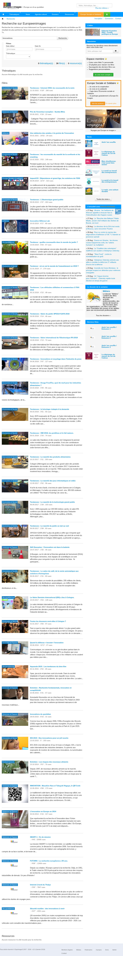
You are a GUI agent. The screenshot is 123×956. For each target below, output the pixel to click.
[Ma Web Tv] (107, 14)
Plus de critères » (102, 8)
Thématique (10, 53)
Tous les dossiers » (103, 315)
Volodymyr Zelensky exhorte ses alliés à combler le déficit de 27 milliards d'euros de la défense (102, 262)
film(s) (62, 63)
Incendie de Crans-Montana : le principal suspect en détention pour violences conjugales (103, 270)
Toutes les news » (103, 199)
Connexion (109, 19)
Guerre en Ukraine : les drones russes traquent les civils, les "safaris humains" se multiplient (102, 242)
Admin (114, 950)
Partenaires (88, 950)
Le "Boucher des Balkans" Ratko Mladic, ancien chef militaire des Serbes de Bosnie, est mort (102, 220)
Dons (107, 950)
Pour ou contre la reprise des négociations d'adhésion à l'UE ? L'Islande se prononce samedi (103, 234)
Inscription (98, 19)
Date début (10, 46)
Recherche (11, 19)
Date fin (38, 46)
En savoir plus (111, 103)
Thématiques (14, 14)
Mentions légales (67, 950)
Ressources (69, 14)
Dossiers (55, 14)
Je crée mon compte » (103, 75)
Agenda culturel (41, 14)
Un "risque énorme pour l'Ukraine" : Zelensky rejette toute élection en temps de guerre (100, 278)
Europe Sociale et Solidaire (90, 14)
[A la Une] (3, 14)
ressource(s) (76, 63)
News (28, 14)
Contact (118, 19)
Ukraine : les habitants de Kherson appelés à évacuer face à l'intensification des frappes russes (100, 212)
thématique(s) (46, 63)
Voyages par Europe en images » (103, 130)
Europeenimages (12, 6)
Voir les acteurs (98, 103)
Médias (78, 950)
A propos (99, 950)
